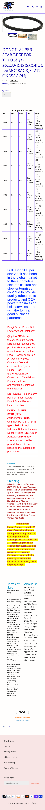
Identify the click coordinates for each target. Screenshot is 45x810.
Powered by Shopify (30, 803)
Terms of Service (11, 768)
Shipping (5, 84)
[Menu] (41, 7)
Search (7, 746)
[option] (13, 35)
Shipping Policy (10, 757)
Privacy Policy (10, 752)
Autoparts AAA (18, 803)
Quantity (5, 91)
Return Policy (9, 763)
